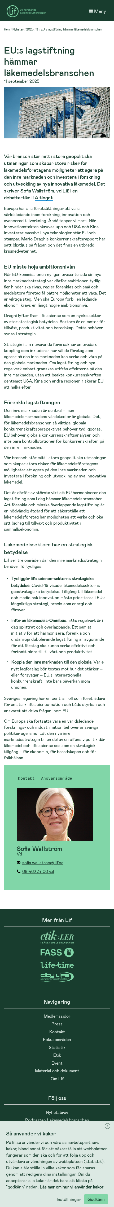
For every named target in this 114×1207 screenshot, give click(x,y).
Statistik (57, 1047)
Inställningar (69, 1199)
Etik (57, 1054)
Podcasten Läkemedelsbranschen (57, 1119)
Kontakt (26, 778)
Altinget (44, 197)
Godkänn (96, 1199)
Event (57, 1062)
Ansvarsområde (56, 778)
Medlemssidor (57, 1016)
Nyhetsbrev (57, 1112)
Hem (7, 29)
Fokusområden (57, 1039)
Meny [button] (100, 11)
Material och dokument (57, 1070)
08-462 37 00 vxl (38, 871)
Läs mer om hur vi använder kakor (72, 1186)
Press (57, 1023)
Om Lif (57, 1078)
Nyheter (18, 29)
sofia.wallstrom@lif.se (42, 862)
